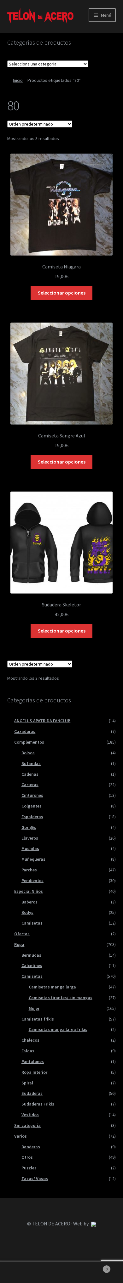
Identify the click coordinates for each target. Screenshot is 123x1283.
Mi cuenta (20, 1272)
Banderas (30, 1147)
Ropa (19, 944)
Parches (29, 870)
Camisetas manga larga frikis (58, 1029)
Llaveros (29, 838)
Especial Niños (28, 891)
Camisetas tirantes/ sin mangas (60, 997)
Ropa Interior (34, 1072)
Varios (20, 1136)
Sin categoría (27, 1125)
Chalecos (30, 1040)
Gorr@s (28, 827)
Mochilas (30, 848)
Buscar (61, 1272)
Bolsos (28, 753)
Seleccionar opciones (61, 293)
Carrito (95, 1266)
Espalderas (32, 816)
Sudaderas (32, 1093)
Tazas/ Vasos (34, 1178)
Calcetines (31, 965)
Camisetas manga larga (52, 987)
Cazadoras (24, 731)
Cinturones (32, 795)
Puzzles (29, 1168)
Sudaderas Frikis (37, 1104)
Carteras (29, 784)
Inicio (18, 80)
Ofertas (22, 934)
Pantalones (32, 1061)
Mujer (34, 1008)
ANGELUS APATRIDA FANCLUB (42, 720)
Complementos (29, 742)
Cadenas (29, 774)
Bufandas (31, 763)
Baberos (29, 902)
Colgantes (31, 806)
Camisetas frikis (37, 1019)
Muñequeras (33, 859)
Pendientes (32, 880)
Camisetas (32, 923)
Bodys (27, 912)
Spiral (27, 1083)
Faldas (27, 1051)
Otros (27, 1157)
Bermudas (31, 955)
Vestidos (30, 1114)
